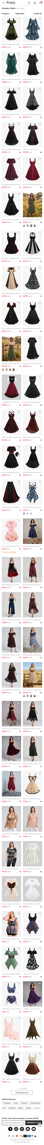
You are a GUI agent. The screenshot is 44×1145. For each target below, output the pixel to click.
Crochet (12, 1108)
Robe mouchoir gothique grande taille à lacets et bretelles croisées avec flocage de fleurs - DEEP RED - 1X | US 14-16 (11, 728)
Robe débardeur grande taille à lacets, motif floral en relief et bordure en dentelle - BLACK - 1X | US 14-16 (32, 328)
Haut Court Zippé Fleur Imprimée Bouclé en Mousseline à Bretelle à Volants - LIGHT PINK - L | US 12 (11, 546)
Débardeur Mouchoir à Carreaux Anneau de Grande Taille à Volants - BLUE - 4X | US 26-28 (32, 507)
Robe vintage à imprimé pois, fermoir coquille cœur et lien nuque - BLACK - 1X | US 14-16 (32, 258)
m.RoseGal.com (12, 2)
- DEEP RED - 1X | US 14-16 (10, 402)
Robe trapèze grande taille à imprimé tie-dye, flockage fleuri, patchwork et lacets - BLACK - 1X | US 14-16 (11, 219)
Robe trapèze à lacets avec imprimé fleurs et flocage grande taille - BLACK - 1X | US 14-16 (32, 293)
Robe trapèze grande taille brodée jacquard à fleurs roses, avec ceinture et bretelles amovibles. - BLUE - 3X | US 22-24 (32, 546)
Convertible (35, 1103)
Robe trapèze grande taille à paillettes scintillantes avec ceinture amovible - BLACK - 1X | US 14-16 (32, 402)
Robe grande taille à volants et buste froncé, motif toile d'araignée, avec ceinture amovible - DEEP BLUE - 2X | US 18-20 (32, 728)
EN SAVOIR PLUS (22, 1093)
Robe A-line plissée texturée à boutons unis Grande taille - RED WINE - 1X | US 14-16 (32, 184)
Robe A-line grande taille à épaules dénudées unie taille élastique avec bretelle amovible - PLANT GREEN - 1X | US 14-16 (32, 219)
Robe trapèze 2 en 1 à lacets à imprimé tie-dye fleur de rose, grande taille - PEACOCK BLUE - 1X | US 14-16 (32, 44)
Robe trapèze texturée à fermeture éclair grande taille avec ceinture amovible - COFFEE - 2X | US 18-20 (32, 1044)
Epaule (29, 1108)
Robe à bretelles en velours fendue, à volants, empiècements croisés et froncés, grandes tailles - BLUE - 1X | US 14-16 (11, 620)
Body (21, 1108)
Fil (4, 1108)
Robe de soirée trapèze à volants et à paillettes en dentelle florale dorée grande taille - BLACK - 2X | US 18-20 (32, 764)
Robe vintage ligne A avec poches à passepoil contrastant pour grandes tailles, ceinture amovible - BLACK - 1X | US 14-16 (11, 472)
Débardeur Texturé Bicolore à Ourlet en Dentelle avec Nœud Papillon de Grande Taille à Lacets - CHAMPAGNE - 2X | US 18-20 (32, 799)
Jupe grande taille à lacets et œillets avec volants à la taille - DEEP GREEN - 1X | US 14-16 (11, 363)
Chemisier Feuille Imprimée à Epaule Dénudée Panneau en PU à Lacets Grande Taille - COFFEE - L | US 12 (11, 834)
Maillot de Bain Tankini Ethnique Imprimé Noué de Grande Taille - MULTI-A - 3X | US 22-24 (11, 939)
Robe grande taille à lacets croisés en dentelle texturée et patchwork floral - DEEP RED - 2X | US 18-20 (32, 585)
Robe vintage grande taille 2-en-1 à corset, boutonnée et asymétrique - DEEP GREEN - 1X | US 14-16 (11, 44)
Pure (16, 1103)
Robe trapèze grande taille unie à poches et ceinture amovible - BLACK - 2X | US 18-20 (11, 1079)
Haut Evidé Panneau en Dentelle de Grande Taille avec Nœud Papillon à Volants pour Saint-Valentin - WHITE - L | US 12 (32, 904)
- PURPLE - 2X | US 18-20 (31, 1009)
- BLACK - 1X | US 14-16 (30, 149)
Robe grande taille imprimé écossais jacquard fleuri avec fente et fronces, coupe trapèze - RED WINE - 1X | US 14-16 (11, 184)
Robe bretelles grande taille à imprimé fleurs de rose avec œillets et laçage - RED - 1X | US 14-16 (32, 437)
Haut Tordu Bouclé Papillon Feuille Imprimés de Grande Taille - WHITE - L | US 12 (32, 869)
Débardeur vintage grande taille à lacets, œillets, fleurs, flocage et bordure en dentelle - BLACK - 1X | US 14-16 (11, 258)
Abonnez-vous (34, 1123)
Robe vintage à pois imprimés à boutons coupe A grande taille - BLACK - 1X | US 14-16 (11, 328)
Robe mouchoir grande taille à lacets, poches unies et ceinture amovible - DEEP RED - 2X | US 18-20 (11, 799)
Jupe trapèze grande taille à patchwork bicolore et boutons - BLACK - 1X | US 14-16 (11, 507)
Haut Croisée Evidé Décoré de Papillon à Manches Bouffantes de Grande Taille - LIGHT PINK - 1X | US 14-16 (32, 834)
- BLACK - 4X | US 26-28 (31, 974)
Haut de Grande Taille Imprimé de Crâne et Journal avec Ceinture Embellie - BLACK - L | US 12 (11, 869)
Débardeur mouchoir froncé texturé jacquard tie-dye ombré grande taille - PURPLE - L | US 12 (32, 939)
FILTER (36, 14)
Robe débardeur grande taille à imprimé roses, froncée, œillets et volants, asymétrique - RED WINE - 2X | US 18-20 (32, 620)
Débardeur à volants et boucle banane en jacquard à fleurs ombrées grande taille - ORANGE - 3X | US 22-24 (32, 1079)
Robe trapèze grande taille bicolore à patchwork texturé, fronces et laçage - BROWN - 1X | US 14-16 (11, 293)
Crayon (24, 1103)
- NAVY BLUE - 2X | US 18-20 (11, 1009)
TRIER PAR (19, 14)
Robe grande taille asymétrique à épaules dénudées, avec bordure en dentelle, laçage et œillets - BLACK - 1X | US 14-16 (11, 114)
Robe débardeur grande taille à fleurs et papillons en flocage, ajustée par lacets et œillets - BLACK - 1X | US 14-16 (32, 472)
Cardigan (6, 1103)
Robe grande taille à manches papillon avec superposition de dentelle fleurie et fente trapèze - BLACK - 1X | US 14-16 (32, 363)
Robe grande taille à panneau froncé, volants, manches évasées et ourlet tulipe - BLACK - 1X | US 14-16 (32, 79)
